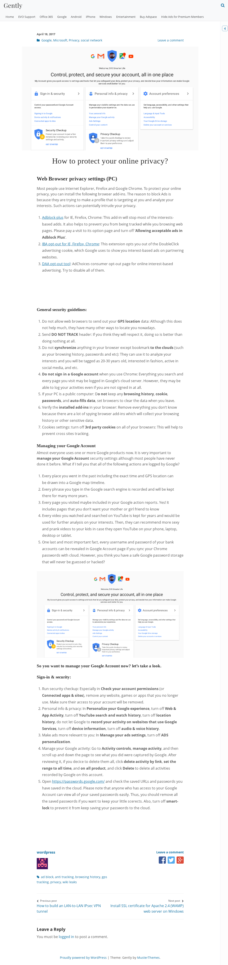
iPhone (90, 17)
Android (76, 17)
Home (10, 17)
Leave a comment (171, 40)
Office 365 (46, 17)
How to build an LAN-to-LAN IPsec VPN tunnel (69, 906)
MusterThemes (148, 957)
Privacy (74, 40)
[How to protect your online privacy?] (110, 149)
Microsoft (60, 40)
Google (62, 17)
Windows (106, 17)
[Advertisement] (118, 290)
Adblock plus (52, 217)
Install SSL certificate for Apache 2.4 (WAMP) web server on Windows (147, 906)
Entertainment (126, 17)
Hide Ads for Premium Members (182, 17)
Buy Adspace (148, 17)
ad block (47, 877)
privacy (55, 882)
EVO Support (26, 17)
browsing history (87, 877)
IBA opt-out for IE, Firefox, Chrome (70, 244)
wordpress (46, 852)
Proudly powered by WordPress (83, 957)
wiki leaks (70, 882)
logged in (66, 936)
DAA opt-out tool (56, 263)
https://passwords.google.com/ (78, 781)
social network (91, 40)
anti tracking (64, 877)
